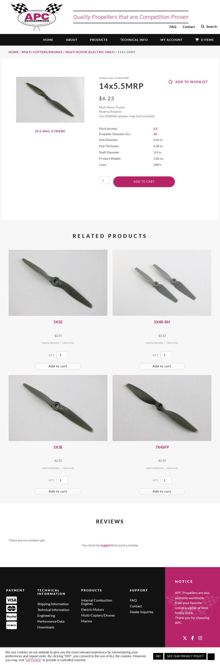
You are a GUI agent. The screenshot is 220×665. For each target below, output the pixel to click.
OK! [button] (158, 656)
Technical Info (134, 40)
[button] (209, 27)
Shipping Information (53, 604)
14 (155, 134)
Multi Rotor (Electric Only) (90, 52)
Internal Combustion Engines (96, 602)
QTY (51, 355)
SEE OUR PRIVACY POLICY (185, 656)
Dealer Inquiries (141, 612)
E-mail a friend (52, 131)
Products (99, 40)
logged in (107, 545)
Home (48, 40)
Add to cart (144, 181)
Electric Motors (92, 609)
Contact (189, 27)
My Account (171, 40)
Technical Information (53, 610)
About (71, 40)
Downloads (45, 627)
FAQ (173, 27)
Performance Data (50, 621)
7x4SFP (162, 447)
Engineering (46, 615)
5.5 (155, 128)
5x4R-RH (162, 322)
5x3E (58, 447)
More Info (68, 342)
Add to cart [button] (58, 366)
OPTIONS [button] (33, 660)
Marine (86, 621)
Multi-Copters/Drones (42, 52)
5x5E (58, 322)
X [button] (211, 656)
